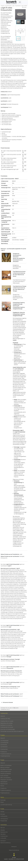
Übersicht (3, 716)
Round (10, 107)
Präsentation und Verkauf (6, 779)
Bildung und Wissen (5, 767)
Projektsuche (3, 788)
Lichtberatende (4, 816)
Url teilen (24, 7)
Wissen (2, 802)
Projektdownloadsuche (6, 790)
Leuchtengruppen (4, 740)
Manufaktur (3, 834)
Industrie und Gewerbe (6, 773)
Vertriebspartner (4, 818)
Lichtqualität (3, 838)
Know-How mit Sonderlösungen (8, 729)
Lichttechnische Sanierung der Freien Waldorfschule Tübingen (19, 289)
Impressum (3, 840)
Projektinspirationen (5, 792)
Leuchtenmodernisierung (6, 804)
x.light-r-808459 (24, 5)
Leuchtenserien (4, 746)
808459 (10, 91)
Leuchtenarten (4, 744)
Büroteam (3, 814)
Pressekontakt (4, 820)
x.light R (9, 101)
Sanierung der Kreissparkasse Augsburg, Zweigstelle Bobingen (19, 307)
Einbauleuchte (15, 104)
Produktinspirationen (5, 755)
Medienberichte (4, 832)
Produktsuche (4, 751)
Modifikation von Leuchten (6, 725)
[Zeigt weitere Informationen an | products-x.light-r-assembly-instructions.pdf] (23, 171)
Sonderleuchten (4, 749)
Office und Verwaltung (5, 777)
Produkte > (3, 5)
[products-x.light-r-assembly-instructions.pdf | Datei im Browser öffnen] (25, 169)
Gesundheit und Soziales (6, 769)
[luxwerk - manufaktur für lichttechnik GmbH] (11, 2)
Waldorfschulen (4, 783)
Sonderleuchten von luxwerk (7, 721)
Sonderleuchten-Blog (5, 718)
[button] (24, 10)
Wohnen (2, 785)
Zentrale (2, 811)
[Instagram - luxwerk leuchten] (14, 853)
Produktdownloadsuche (6, 753)
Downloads (3, 800)
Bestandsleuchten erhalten (7, 723)
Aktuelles (3, 830)
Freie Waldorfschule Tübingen (19, 286)
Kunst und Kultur (4, 775)
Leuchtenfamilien (4, 742)
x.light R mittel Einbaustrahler (13, 94)
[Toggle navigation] (20, 2)
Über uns (3, 827)
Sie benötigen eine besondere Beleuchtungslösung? (12, 731)
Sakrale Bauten (4, 781)
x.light (10, 97)
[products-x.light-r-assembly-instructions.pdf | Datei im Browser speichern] (23, 169)
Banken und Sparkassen (6, 765)
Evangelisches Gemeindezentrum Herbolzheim (17, 255)
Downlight (9, 104)
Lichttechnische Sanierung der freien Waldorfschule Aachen (19, 274)
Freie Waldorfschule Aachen (19, 271)
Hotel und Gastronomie (6, 771)
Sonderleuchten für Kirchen (7, 727)
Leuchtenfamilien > (8, 5)
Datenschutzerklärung (5, 842)
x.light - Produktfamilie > (16, 5)
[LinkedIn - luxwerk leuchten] (14, 855)
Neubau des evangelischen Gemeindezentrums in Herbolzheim (19, 260)
